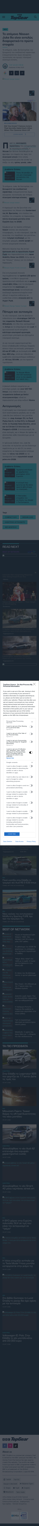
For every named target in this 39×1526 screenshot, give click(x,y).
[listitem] (19, 721)
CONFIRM (12, 834)
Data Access (19, 841)
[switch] (31, 727)
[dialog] (19, 763)
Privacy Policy (31, 841)
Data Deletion (7, 841)
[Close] (35, 685)
